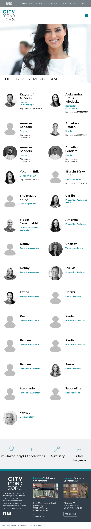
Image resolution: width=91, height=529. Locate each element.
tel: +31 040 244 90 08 (73, 508)
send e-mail (40, 517)
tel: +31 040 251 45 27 (41, 511)
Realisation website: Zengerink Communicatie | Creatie (21, 525)
